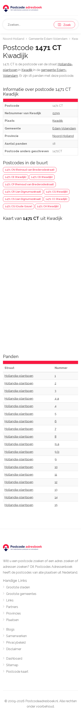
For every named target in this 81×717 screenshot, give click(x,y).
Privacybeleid (16, 642)
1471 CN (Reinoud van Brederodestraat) (29, 169)
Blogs (10, 629)
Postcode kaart (17, 671)
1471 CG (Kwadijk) (57, 191)
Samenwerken (16, 636)
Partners (12, 607)
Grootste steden (18, 587)
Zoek (66, 25)
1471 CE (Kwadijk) (15, 177)
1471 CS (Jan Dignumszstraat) (23, 199)
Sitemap (12, 665)
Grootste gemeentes (21, 594)
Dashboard (14, 658)
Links (10, 600)
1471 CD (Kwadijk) (42, 177)
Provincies (13, 613)
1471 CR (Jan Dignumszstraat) (23, 191)
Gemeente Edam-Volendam (48, 39)
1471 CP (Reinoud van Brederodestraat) (29, 184)
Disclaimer (13, 649)
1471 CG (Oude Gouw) (18, 206)
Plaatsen (12, 620)
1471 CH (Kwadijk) (48, 206)
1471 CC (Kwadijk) (56, 199)
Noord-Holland (13, 39)
